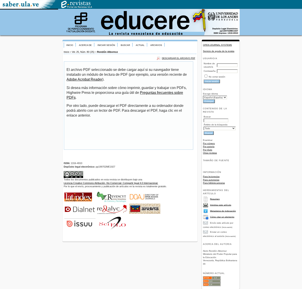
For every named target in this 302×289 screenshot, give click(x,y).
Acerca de (85, 45)
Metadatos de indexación (223, 211)
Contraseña (210, 71)
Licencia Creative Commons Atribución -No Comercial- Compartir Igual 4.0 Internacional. (111, 183)
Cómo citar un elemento (222, 216)
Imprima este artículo (220, 205)
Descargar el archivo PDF (178, 58)
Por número (209, 143)
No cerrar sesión (217, 77)
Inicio (69, 45)
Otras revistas (210, 153)
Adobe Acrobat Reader (84, 79)
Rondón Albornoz (107, 52)
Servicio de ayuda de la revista (218, 51)
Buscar (125, 45)
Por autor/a (208, 146)
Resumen (215, 199)
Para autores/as (211, 180)
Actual (140, 45)
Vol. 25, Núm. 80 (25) (83, 52)
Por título (207, 150)
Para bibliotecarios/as (214, 183)
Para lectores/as (211, 176)
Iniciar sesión (106, 45)
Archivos (156, 45)
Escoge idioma (210, 94)
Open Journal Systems (217, 45)
